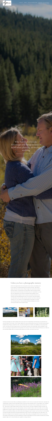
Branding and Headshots (44, 2)
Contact (21, 2)
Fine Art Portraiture (32, 2)
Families (28, 153)
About (25, 2)
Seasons (33, 153)
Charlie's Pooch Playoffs (43, 3)
